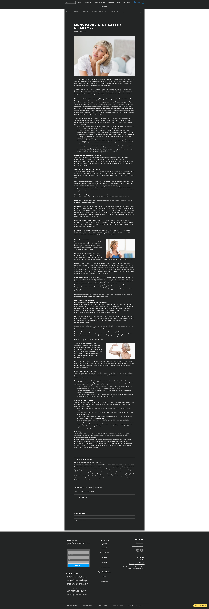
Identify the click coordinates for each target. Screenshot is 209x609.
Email (69, 559)
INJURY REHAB (114, 12)
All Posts (68, 12)
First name (71, 550)
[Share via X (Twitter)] (79, 497)
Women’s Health (98, 487)
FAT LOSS (76, 12)
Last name (70, 554)
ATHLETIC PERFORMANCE (99, 12)
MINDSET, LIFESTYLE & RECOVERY (84, 491)
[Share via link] (87, 497)
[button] (118, 2)
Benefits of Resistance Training (83, 487)
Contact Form (139, 543)
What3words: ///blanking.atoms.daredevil (137, 563)
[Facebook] (141, 550)
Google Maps (141, 559)
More (122, 12)
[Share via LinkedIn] (83, 497)
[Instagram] (137, 550)
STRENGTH (86, 12)
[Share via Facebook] (75, 497)
